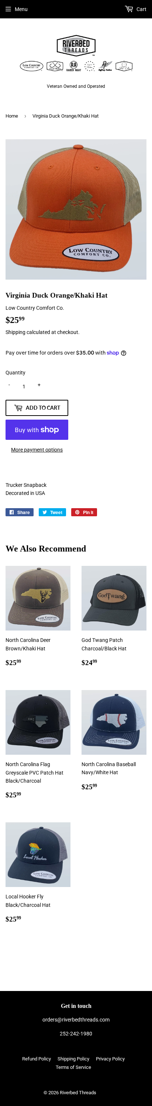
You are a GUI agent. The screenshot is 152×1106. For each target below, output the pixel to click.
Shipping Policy (73, 1059)
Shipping (15, 332)
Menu (21, 9)
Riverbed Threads (78, 1092)
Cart (140, 9)
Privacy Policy (110, 1059)
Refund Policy (36, 1059)
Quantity (15, 373)
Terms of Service (73, 1067)
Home (12, 116)
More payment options (37, 450)
